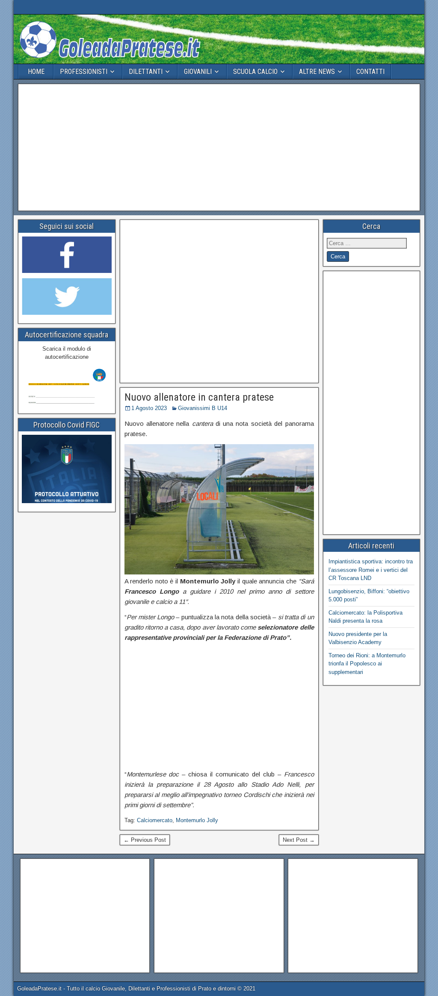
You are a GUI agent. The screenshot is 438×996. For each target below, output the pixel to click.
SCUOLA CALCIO (255, 71)
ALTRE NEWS (317, 71)
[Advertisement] (219, 147)
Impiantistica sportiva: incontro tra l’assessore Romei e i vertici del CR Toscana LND (370, 569)
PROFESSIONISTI (83, 71)
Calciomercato (154, 820)
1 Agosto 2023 (149, 408)
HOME (36, 71)
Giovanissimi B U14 (202, 408)
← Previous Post (145, 840)
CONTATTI (370, 71)
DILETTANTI (146, 71)
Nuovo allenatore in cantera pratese (199, 397)
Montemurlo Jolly (197, 820)
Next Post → (299, 840)
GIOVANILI (198, 71)
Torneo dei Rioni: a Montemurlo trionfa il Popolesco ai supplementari (366, 663)
